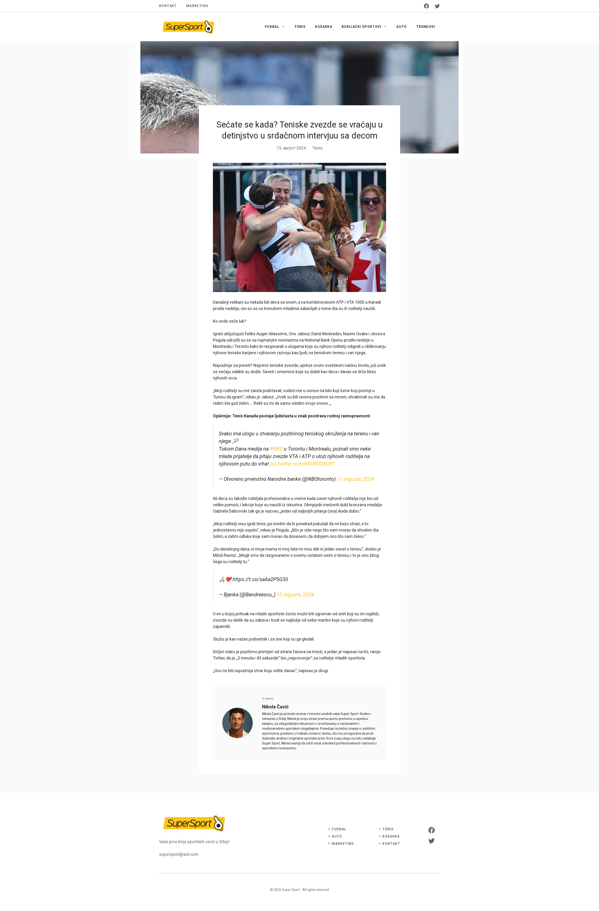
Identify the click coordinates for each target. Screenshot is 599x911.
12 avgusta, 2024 (295, 595)
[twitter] (437, 6)
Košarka (323, 27)
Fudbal (272, 27)
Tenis (300, 27)
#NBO (276, 449)
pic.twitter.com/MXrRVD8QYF (302, 464)
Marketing (197, 6)
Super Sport (291, 890)
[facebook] (426, 6)
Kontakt (168, 6)
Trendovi (425, 27)
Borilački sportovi (361, 27)
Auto (401, 27)
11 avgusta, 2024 (355, 479)
